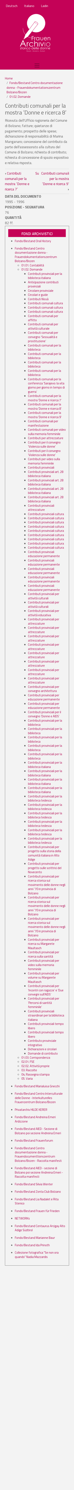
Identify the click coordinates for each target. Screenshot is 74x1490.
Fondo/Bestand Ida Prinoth (32, 1245)
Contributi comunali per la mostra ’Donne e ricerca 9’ (55, 181)
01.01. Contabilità (32, 265)
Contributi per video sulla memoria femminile (44, 461)
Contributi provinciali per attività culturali (43, 596)
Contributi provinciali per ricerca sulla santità (43, 954)
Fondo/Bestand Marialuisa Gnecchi (37, 1086)
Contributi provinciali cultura (46, 514)
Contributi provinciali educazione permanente (44, 554)
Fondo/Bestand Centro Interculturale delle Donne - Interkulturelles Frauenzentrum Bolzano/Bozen (39, 1097)
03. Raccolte (29, 1070)
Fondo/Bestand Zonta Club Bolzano (38, 1191)
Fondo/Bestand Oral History (33, 241)
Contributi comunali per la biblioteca (44, 347)
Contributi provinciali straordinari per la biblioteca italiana (46, 1015)
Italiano (29, 5)
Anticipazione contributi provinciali (43, 284)
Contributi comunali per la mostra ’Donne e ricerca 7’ (17, 181)
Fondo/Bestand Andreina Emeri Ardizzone (35, 1119)
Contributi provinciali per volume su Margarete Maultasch (43, 977)
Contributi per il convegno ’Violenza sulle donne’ (44, 444)
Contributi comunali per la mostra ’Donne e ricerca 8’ (44, 406)
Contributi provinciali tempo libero (46, 1025)
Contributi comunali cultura (45, 303)
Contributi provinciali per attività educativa (43, 612)
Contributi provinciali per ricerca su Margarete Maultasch (43, 943)
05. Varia (27, 1078)
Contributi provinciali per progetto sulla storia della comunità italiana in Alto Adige (44, 853)
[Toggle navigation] (37, 65)
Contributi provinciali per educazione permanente (44, 697)
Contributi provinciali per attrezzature (43, 621)
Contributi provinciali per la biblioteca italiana (45, 275)
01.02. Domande (20, 96)
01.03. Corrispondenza (35, 1057)
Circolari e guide (38, 294)
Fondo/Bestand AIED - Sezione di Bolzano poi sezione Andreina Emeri (38, 1130)
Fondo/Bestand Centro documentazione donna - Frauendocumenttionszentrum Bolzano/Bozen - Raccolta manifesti (38, 1154)
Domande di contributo (43, 1053)
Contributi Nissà (38, 299)
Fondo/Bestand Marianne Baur (35, 1237)
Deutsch (11, 5)
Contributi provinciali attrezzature (41, 507)
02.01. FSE (28, 1061)
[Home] (35, 33)
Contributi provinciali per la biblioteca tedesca (45, 798)
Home (9, 78)
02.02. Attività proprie (35, 1066)
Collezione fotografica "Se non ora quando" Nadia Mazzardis (37, 1254)
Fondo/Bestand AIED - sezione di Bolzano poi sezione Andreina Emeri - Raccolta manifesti (39, 1172)
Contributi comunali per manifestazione (43, 423)
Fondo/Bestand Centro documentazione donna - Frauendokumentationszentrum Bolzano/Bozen (35, 88)
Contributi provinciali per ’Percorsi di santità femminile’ (43, 1002)
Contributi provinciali (41, 467)
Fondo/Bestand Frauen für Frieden (37, 1211)
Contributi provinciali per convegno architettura (43, 688)
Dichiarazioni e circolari (42, 1049)
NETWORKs (22, 1218)
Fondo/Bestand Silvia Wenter (34, 1184)
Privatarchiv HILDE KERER (31, 1109)
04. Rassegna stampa (35, 1074)
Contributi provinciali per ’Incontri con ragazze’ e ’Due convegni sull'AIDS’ (46, 990)
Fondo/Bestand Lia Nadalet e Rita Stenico (37, 1201)
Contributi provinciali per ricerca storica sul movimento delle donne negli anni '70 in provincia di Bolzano (46, 885)
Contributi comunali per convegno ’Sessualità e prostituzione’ (43, 336)
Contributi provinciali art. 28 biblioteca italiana (45, 473)
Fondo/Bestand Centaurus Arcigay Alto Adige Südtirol (40, 1228)
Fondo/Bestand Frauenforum (34, 1140)
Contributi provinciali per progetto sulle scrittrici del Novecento (44, 867)
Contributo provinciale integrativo (42, 1042)
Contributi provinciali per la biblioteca (45, 722)
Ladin (44, 5)
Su (37, 173)
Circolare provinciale (40, 290)
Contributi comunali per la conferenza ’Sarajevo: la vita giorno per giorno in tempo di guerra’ (46, 385)
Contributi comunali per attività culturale (43, 326)
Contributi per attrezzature (45, 438)
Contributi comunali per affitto (43, 318)
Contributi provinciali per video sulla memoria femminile (43, 964)
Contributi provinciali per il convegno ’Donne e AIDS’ (44, 714)
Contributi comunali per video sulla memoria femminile (47, 431)
